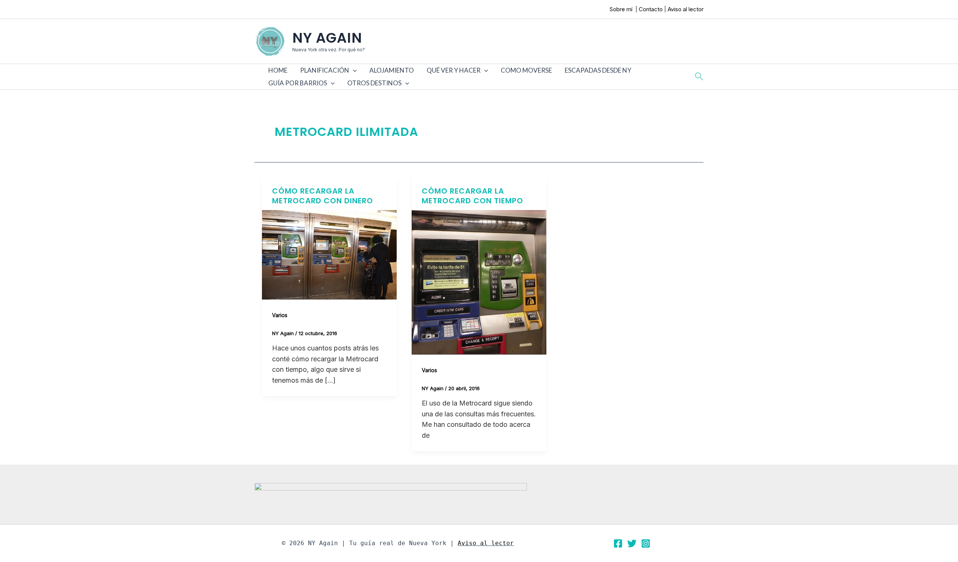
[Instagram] (645, 543)
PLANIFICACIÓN (324, 70)
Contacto (651, 9)
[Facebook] (618, 543)
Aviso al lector (686, 9)
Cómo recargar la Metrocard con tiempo (472, 196)
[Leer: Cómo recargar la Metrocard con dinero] (329, 254)
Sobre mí (622, 9)
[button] (353, 70)
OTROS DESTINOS (374, 83)
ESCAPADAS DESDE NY (598, 70)
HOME (277, 70)
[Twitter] (632, 543)
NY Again (327, 38)
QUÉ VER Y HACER (453, 70)
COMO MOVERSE (526, 70)
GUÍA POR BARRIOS (297, 83)
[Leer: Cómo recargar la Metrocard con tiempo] (479, 282)
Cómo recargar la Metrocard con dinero (322, 196)
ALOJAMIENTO (391, 70)
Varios (279, 315)
